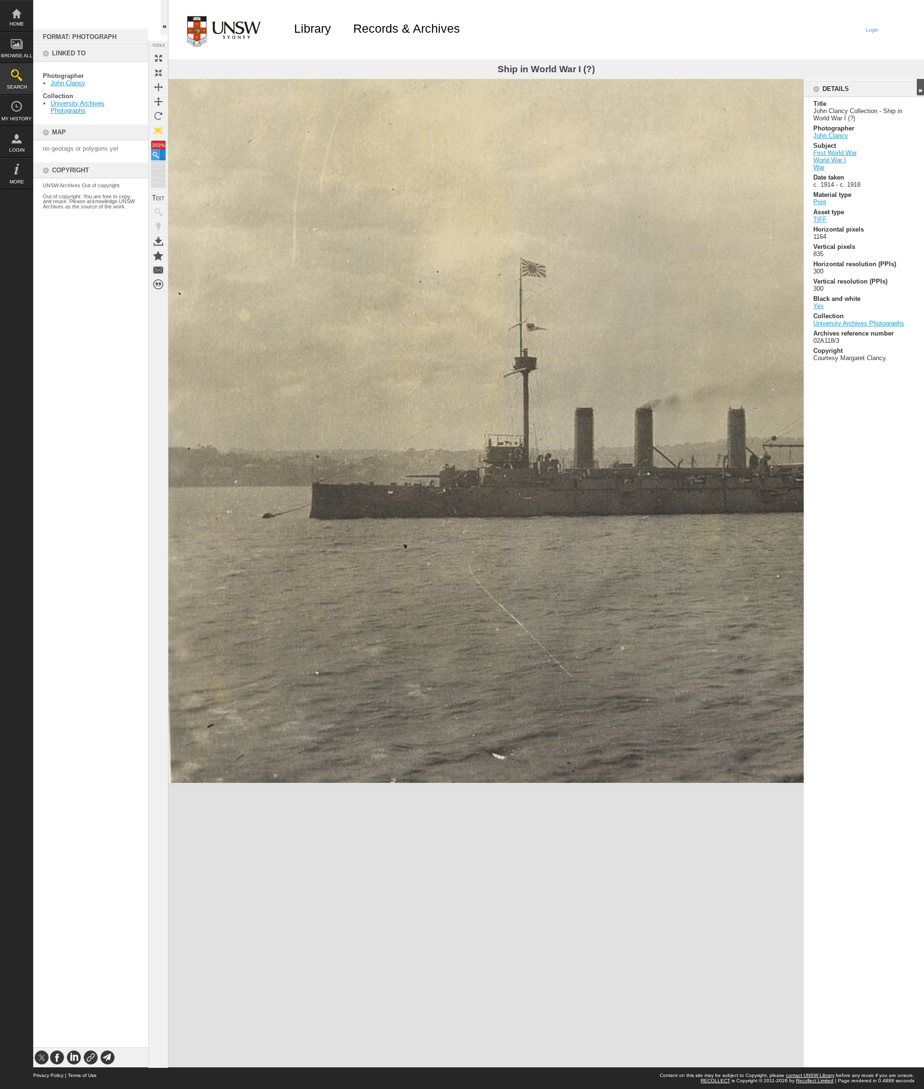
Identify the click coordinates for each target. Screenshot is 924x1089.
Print (819, 202)
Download (158, 241)
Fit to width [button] (158, 87)
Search (17, 87)
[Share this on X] (42, 1057)
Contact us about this (158, 270)
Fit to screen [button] (158, 72)
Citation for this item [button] (158, 284)
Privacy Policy (48, 1075)
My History (16, 118)
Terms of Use (82, 1075)
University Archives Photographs (77, 107)
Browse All (17, 55)
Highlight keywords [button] (158, 227)
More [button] (17, 181)
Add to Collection (158, 255)
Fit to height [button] (158, 101)
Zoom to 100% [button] (158, 130)
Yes (818, 306)
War (818, 167)
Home (17, 23)
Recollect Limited (815, 1080)
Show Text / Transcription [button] (158, 198)
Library (312, 28)
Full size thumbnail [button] (158, 58)
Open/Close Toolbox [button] (164, 17)
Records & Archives (406, 28)
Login (17, 150)
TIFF (820, 219)
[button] (158, 154)
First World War (835, 152)
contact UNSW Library (810, 1075)
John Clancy (68, 83)
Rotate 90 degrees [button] (158, 116)
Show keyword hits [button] (158, 212)
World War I (829, 160)
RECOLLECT (715, 1080)
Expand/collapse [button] (920, 87)
